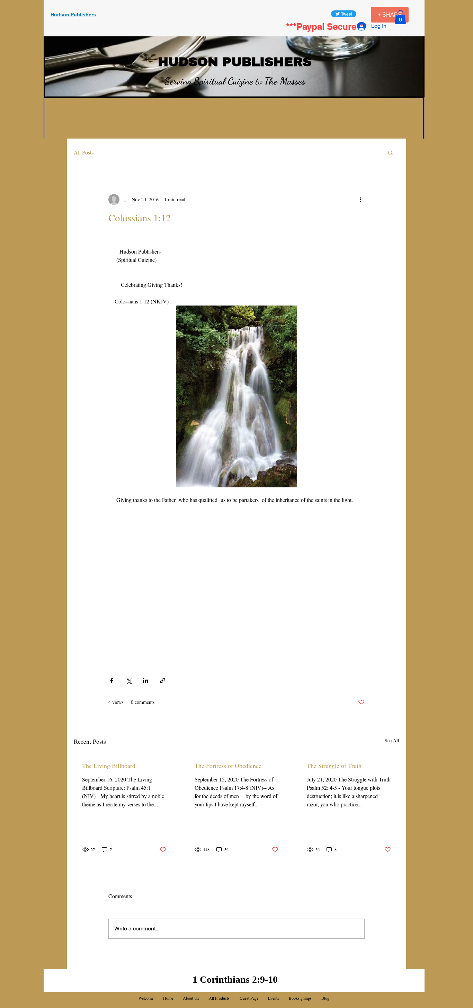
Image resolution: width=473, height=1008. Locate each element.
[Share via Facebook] (111, 680)
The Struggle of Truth (334, 765)
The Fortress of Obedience (228, 765)
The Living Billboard (108, 765)
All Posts (83, 152)
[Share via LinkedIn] (145, 680)
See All (392, 740)
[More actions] (360, 199)
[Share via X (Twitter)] (128, 680)
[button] (400, 17)
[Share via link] (162, 680)
